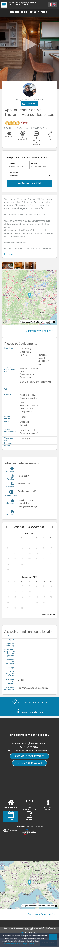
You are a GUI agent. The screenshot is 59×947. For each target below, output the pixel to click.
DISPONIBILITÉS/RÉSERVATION (29, 756)
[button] (29, 103)
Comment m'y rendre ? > (39, 330)
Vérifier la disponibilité (29, 183)
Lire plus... (9, 254)
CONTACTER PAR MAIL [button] (31, 762)
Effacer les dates (47, 614)
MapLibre (48, 322)
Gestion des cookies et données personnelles (18, 944)
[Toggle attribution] (54, 321)
